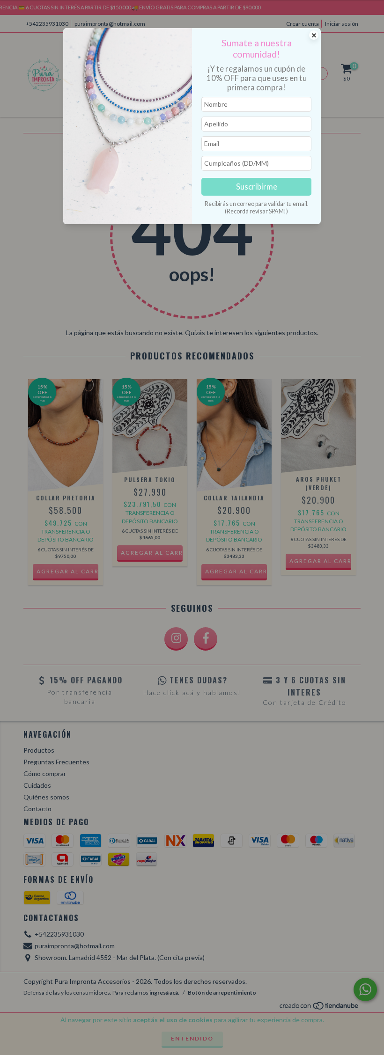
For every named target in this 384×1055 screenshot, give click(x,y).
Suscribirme (256, 186)
